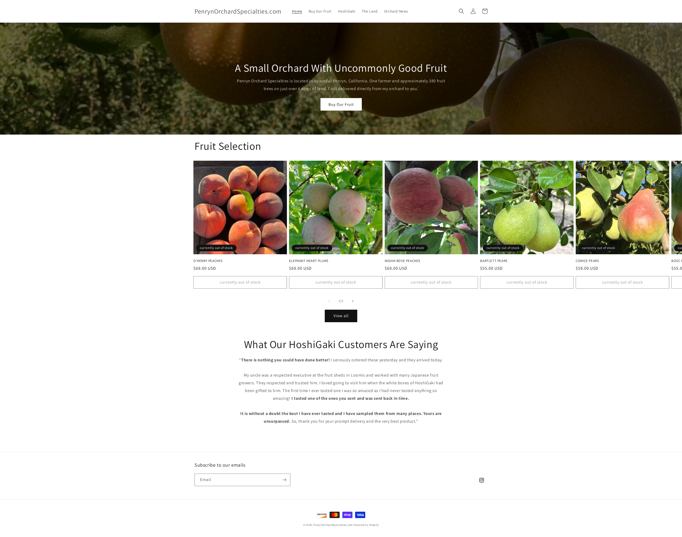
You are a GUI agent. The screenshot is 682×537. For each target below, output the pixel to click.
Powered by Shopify (366, 525)
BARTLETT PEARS (493, 261)
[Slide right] (353, 301)
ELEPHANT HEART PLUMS (308, 261)
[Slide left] (329, 301)
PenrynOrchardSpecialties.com (333, 525)
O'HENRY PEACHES (208, 261)
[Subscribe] (284, 480)
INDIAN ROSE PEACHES (402, 261)
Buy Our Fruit (341, 104)
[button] (461, 11)
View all (341, 315)
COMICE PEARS (587, 261)
